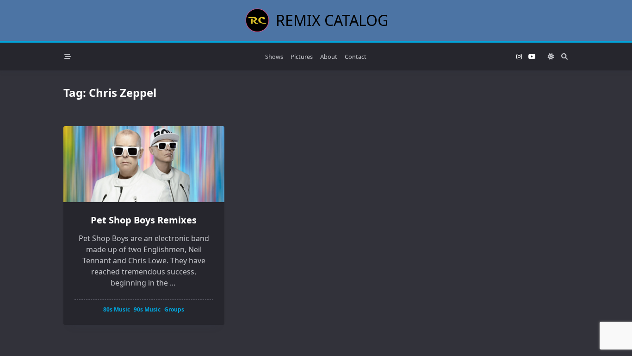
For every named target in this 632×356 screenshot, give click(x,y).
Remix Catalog (332, 20)
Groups (174, 309)
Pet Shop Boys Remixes (144, 220)
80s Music (116, 309)
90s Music (147, 309)
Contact (355, 56)
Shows (274, 56)
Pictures (302, 56)
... (172, 283)
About (328, 56)
